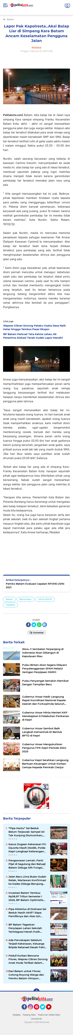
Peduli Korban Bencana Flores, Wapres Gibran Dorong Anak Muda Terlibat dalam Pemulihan (28, 959)
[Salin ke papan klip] (44, 624)
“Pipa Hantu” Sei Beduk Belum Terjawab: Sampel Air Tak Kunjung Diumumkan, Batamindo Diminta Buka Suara (26, 832)
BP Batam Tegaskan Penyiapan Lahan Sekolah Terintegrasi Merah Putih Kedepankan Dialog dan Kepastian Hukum (25, 928)
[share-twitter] (33, 624)
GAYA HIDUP (45, 599)
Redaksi (17, 1015)
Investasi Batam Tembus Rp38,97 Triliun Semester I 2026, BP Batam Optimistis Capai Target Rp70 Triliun (25, 896)
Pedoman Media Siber (49, 1015)
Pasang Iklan (29, 1015)
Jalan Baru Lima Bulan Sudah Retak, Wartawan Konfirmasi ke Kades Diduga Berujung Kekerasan (27, 880)
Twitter (44, 1011)
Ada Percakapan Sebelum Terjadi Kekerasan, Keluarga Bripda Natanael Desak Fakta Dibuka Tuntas (27, 943)
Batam (9, 599)
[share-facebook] (28, 624)
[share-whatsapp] (39, 624)
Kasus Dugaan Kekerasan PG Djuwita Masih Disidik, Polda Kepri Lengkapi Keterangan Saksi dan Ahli (27, 848)
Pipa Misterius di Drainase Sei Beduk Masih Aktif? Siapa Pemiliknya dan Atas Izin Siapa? (27, 912)
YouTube (51, 1011)
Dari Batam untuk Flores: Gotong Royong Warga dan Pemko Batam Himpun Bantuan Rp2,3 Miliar (26, 974)
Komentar (38, 632)
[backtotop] (36, 991)
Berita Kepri (26, 599)
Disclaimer (36, 1018)
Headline (10, 605)
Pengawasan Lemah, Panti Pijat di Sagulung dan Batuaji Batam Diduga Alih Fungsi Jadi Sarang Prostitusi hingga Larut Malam (27, 864)
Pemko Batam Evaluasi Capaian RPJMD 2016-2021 (35, 585)
